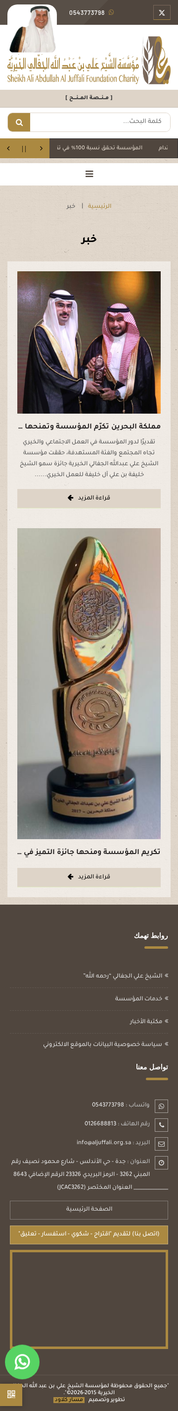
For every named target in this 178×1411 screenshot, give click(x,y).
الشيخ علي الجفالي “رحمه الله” (122, 977)
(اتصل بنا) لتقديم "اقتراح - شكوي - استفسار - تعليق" (89, 1234)
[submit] (19, 122)
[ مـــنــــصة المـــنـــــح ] (89, 98)
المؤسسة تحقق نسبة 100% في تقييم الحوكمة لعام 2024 (93, 148)
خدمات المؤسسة (138, 999)
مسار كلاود (69, 1400)
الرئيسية (99, 207)
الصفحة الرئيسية (89, 1210)
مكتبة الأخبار (146, 1022)
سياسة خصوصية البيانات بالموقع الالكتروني (102, 1045)
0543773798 (108, 1106)
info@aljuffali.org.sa (104, 1143)
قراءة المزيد (94, 498)
